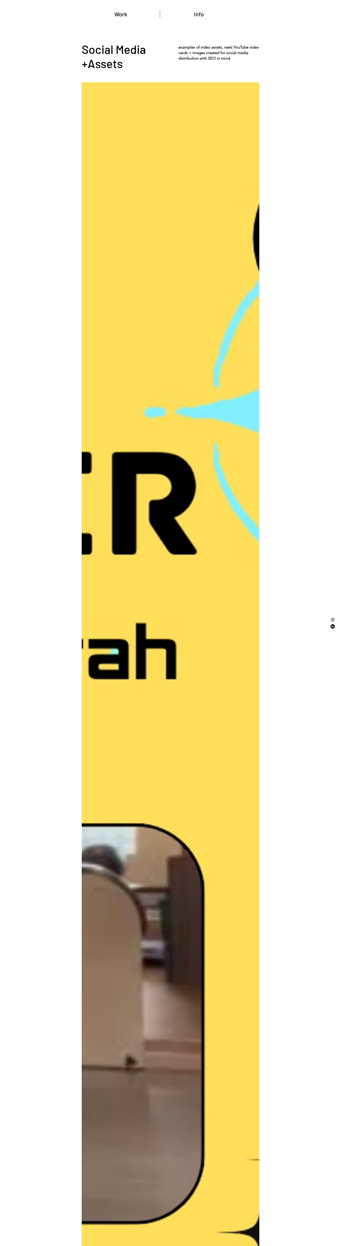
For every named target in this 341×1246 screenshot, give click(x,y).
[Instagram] (333, 620)
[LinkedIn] (333, 626)
